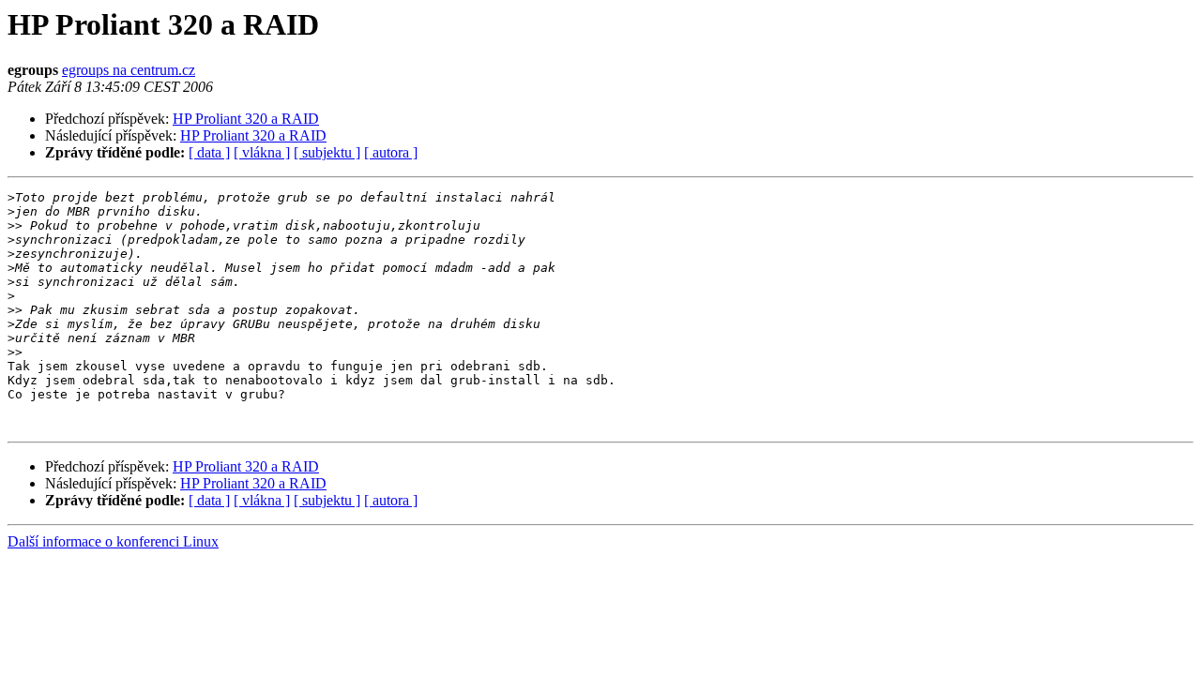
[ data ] (209, 152)
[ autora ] (391, 152)
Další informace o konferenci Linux (113, 541)
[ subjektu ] (327, 152)
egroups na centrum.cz (128, 70)
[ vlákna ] (262, 152)
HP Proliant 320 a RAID (246, 119)
